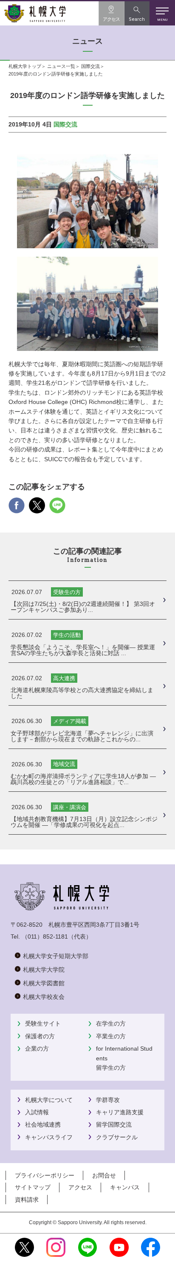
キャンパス (125, 1187)
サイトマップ (33, 1187)
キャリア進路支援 (120, 1112)
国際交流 (90, 66)
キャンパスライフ (49, 1137)
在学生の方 (111, 1023)
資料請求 (27, 1199)
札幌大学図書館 (44, 983)
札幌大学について (49, 1099)
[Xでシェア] (37, 508)
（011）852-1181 (45, 936)
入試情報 (37, 1112)
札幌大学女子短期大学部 (55, 956)
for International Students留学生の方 (124, 1058)
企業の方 (37, 1048)
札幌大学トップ (24, 66)
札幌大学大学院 (44, 969)
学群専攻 (108, 1099)
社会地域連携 (43, 1124)
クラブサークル (117, 1137)
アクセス (80, 1187)
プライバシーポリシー (44, 1175)
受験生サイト (43, 1023)
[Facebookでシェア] (16, 508)
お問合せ (104, 1175)
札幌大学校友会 (44, 996)
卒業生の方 (111, 1036)
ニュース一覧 (61, 66)
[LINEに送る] (57, 508)
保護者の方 (40, 1036)
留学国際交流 (114, 1124)
